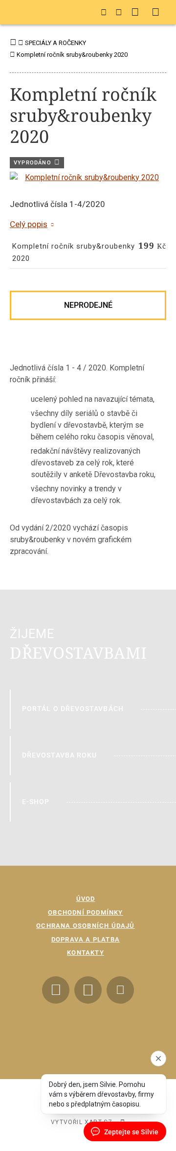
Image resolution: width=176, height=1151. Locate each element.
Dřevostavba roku (59, 755)
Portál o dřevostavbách (73, 709)
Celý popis (28, 224)
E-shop (35, 802)
